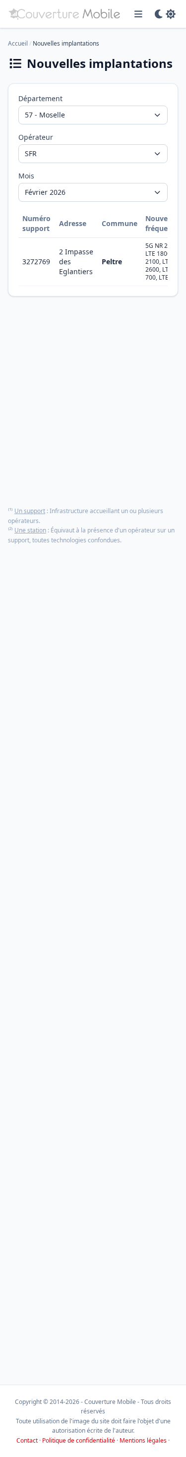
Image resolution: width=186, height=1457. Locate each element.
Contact (27, 1440)
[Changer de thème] (165, 13)
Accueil (18, 43)
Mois (26, 175)
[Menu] (138, 13)
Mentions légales (143, 1440)
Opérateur (35, 137)
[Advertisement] (93, 401)
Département (40, 98)
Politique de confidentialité (78, 1440)
